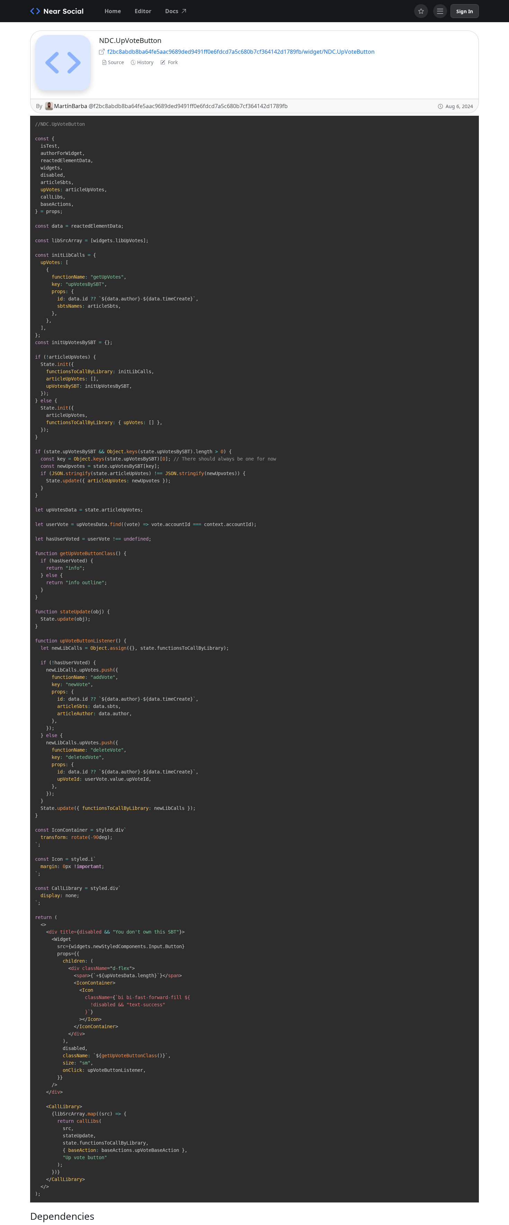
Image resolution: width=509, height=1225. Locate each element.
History (145, 62)
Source (116, 62)
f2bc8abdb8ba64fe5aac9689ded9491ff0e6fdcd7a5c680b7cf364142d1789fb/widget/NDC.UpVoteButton (241, 51)
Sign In (464, 11)
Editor (143, 11)
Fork (173, 62)
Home (113, 11)
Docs (171, 11)
